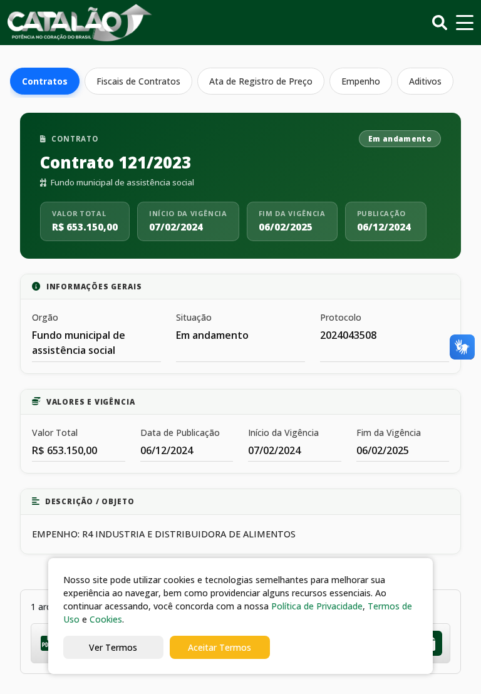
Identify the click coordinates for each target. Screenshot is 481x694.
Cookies (106, 619)
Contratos (45, 81)
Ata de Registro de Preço (261, 81)
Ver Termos (113, 647)
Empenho (360, 81)
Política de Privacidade (317, 606)
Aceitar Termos (219, 647)
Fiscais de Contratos (138, 81)
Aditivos (425, 81)
